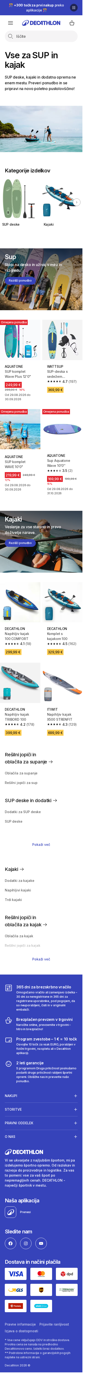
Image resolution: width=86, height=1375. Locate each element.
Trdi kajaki (13, 900)
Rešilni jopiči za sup (21, 783)
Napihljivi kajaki (18, 890)
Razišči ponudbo (20, 280)
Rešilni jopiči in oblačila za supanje (26, 758)
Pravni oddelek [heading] (19, 1123)
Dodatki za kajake (19, 881)
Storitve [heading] (13, 1109)
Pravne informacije (20, 1324)
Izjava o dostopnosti (21, 1331)
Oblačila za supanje (21, 773)
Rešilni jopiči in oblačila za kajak (24, 921)
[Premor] (74, 7)
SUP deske (11, 224)
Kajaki (49, 224)
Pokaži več (41, 844)
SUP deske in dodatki (29, 800)
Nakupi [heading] (11, 1096)
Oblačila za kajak (19, 936)
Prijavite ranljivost (54, 1324)
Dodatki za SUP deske (23, 812)
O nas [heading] (10, 1137)
